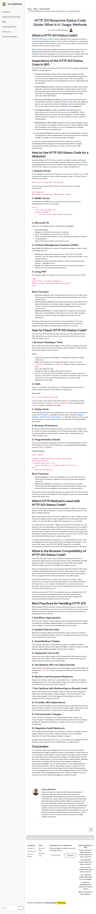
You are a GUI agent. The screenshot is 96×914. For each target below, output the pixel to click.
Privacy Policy (30, 855)
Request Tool (42, 854)
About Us (30, 848)
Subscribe (70, 855)
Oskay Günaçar (49, 789)
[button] (12, 32)
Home (29, 9)
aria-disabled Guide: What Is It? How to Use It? (85, 862)
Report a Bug (42, 849)
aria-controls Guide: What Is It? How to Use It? (85, 869)
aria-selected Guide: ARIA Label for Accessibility (85, 877)
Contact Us (31, 851)
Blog (35, 9)
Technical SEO (44, 9)
